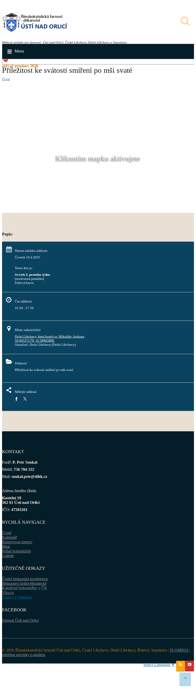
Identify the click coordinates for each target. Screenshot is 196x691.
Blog (6, 546)
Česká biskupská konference (25, 579)
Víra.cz (8, 592)
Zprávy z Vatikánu (17, 597)
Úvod (6, 79)
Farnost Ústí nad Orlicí (20, 620)
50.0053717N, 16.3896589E (34, 340)
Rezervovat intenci (17, 542)
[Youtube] (189, 666)
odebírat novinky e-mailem (23, 655)
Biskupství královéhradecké (24, 583)
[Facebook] (16, 399)
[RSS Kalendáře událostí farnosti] (180, 666)
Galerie (8, 556)
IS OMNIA (179, 650)
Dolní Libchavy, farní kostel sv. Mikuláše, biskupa (49, 336)
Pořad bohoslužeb (16, 551)
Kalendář (9, 537)
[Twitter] (24, 399)
